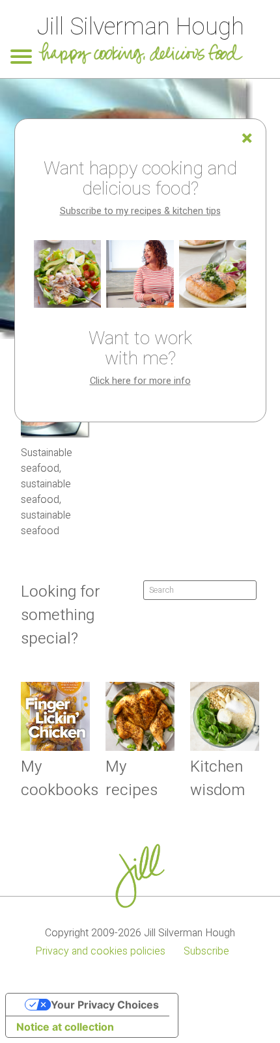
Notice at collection (65, 1026)
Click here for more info (140, 381)
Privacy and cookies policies (100, 951)
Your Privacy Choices (105, 1004)
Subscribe (206, 951)
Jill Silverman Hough (140, 27)
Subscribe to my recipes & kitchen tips (140, 211)
